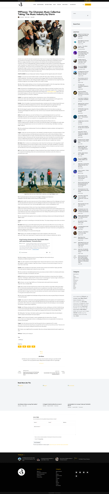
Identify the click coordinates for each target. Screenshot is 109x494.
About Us (38, 471)
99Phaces (21, 339)
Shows (74, 288)
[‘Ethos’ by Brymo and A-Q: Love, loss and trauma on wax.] (75, 79)
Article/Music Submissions (42, 472)
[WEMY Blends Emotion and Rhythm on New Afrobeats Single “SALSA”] (75, 244)
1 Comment (56, 405)
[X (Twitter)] (24, 347)
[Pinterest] (29, 347)
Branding (83, 300)
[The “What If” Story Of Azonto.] (75, 459)
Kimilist (76, 306)
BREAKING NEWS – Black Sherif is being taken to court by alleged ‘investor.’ (83, 147)
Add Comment (37, 426)
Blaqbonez (75, 300)
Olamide (74, 311)
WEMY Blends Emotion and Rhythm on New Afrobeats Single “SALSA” (83, 244)
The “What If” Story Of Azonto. (84, 459)
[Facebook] (20, 347)
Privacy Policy (39, 477)
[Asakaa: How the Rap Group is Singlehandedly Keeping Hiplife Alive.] (75, 35)
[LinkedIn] (33, 347)
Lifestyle (74, 282)
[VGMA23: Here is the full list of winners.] (75, 122)
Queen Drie (84, 311)
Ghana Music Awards (76, 304)
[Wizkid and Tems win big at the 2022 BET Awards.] (75, 105)
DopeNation (82, 303)
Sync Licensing (84, 314)
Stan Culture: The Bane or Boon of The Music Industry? (66, 459)
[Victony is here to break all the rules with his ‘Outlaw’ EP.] (75, 127)
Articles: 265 (41, 363)
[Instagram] (80, 472)
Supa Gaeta (80, 314)
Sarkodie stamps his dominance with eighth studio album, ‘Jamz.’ (82, 61)
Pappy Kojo (80, 311)
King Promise (84, 306)
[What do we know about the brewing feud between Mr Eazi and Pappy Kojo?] (75, 184)
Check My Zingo (75, 303)
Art (73, 275)
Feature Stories (48, 4)
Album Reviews (40, 4)
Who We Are (65, 4)
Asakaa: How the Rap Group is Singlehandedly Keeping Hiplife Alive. (83, 35)
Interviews (75, 281)
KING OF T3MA (79, 306)
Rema (87, 311)
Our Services (73, 4)
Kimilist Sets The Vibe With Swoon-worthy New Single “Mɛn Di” (83, 250)
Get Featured (88, 4)
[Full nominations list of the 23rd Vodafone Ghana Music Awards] (75, 190)
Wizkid (77, 315)
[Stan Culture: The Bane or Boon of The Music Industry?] (57, 459)
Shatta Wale (80, 312)
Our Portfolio (58, 485)
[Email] (87, 472)
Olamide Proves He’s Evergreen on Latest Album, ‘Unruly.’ (47, 459)
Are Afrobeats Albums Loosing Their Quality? (27, 404)
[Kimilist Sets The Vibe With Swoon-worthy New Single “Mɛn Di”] (75, 250)
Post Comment (37, 442)
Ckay (79, 303)
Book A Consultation (41, 474)
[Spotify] (76, 476)
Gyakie (81, 304)
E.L (85, 303)
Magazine (32, 17)
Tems (74, 315)
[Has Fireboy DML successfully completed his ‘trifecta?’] (75, 86)
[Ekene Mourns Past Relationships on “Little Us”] (75, 238)
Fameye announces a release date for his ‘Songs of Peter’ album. (83, 141)
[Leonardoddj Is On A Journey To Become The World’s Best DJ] (79, 393)
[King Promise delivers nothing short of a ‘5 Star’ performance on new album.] (75, 93)
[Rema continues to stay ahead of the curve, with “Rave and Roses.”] (75, 177)
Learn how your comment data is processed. (59, 444)
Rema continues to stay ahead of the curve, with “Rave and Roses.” (82, 177)
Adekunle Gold (78, 296)
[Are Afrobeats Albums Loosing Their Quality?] (29, 393)
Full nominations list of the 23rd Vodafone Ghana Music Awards (83, 190)
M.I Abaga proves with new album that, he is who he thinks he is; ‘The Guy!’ (83, 73)
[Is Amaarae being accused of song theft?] (75, 228)
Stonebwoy (75, 314)
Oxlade (78, 311)
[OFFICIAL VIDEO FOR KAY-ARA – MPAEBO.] (75, 154)
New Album (83, 309)
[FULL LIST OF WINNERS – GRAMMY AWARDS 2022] (75, 159)
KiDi (74, 306)
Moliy (86, 307)
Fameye (87, 303)
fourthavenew (75, 280)
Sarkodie (75, 312)
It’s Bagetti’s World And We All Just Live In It (52, 404)
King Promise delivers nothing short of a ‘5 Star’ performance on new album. (83, 93)
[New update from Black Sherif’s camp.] (75, 222)
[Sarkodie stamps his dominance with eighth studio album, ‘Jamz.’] (75, 61)
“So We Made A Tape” (51, 91)
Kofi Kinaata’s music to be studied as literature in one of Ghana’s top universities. (83, 210)
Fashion (74, 276)
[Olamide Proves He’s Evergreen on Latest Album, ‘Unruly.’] (38, 459)
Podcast (59, 4)
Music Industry (76, 309)
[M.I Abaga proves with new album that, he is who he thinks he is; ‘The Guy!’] (75, 73)
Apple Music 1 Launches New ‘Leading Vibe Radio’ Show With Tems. (83, 165)
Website (64, 422)
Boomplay (79, 300)
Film (56, 477)
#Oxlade (74, 296)
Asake (79, 298)
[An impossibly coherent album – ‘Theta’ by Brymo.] (75, 117)
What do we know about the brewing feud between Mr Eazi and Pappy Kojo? (83, 184)
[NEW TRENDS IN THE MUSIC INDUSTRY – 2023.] (75, 42)
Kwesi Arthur (75, 307)
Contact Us (39, 475)
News (74, 286)
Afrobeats (83, 296)
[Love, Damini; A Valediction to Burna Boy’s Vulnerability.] (75, 99)
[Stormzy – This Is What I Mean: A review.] (75, 47)
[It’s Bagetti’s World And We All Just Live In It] (54, 393)
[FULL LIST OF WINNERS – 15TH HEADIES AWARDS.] (75, 67)
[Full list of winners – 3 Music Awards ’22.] (75, 172)
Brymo (81, 301)
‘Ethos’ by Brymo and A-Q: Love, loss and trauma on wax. (83, 79)
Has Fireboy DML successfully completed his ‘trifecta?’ (83, 86)
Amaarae (75, 298)
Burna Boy (84, 301)
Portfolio (74, 287)
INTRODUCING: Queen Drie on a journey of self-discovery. (83, 110)
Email (50, 422)
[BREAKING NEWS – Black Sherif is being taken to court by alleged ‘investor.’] (75, 147)
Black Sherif (84, 298)
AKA (87, 296)
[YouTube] (83, 472)
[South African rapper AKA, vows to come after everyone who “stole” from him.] (75, 197)
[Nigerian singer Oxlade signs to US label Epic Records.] (75, 217)
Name (35, 422)
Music (54, 4)
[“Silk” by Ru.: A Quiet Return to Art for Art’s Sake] (75, 233)
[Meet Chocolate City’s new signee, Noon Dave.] (75, 205)
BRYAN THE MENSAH (76, 301)
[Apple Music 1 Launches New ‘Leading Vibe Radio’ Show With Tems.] (75, 165)
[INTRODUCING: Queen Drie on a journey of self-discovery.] (75, 110)
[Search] (83, 4)
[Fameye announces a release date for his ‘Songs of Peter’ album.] (75, 141)
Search (74, 13)
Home (34, 4)
